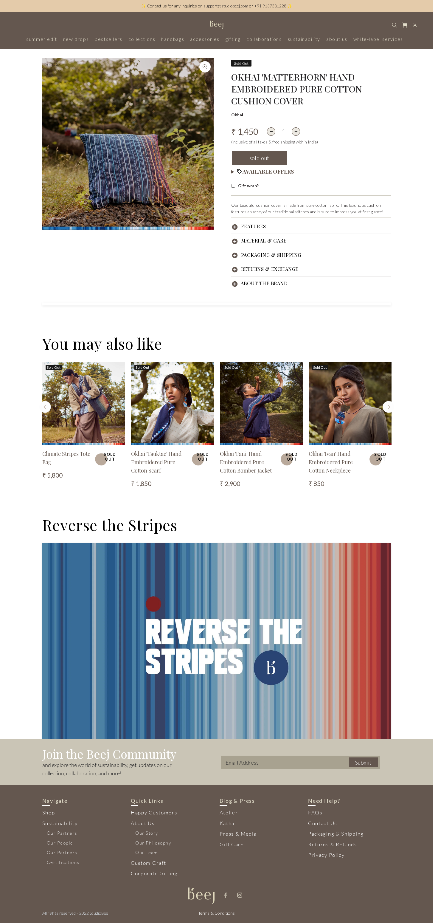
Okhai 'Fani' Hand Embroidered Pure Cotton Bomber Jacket (246, 462)
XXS (228, 438)
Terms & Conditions (216, 913)
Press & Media (238, 834)
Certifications (63, 862)
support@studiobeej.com (226, 5)
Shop (48, 812)
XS (238, 438)
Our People (60, 843)
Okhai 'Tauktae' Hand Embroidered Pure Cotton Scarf (156, 462)
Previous (45, 407)
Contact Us (322, 823)
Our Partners (62, 833)
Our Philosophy (153, 843)
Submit (363, 762)
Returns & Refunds (332, 844)
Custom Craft (148, 863)
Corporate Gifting (154, 873)
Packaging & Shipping (336, 834)
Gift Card (232, 844)
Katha (227, 823)
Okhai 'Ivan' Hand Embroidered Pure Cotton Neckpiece (331, 462)
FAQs (315, 812)
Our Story (146, 833)
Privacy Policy (326, 855)
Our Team (146, 852)
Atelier (229, 812)
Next (388, 407)
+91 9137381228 (270, 5)
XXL (284, 438)
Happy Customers (154, 812)
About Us (143, 823)
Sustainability (60, 823)
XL (274, 438)
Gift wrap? (248, 185)
